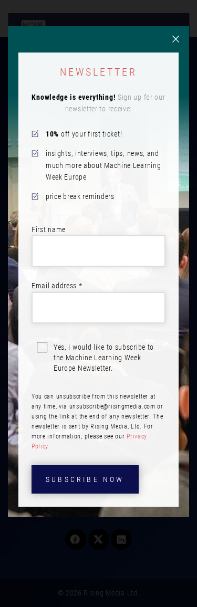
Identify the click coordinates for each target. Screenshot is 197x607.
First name (49, 229)
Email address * (57, 285)
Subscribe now (85, 479)
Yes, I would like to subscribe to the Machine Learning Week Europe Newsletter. (104, 357)
